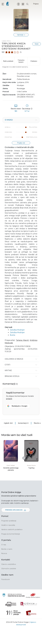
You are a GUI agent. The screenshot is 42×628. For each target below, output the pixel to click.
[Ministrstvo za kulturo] (13, 595)
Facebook (5, 579)
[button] (3, 4)
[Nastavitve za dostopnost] (18, 4)
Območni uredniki (8, 568)
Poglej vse (21, 143)
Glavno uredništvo (8, 564)
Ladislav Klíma (6, 41)
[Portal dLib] (11, 604)
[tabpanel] (21, 236)
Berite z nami (6, 549)
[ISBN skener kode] (23, 4)
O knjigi (9, 120)
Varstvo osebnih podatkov (12, 529)
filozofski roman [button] (23, 76)
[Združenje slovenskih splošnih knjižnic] (28, 604)
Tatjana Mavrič (22, 340)
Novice (4, 553)
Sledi (36, 44)
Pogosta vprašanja (8, 521)
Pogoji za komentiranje (10, 534)
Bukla (12, 335)
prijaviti (9, 399)
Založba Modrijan (17, 330)
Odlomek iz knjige (14, 359)
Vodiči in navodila (8, 525)
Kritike (8, 370)
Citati (7, 365)
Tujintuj (31, 468)
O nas (3, 545)
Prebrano (33, 61)
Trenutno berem (21, 61)
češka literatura (23, 79)
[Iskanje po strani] (27, 4)
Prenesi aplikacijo (14, 510)
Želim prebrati (8, 61)
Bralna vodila (12, 376)
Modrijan (20, 85)
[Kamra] (31, 612)
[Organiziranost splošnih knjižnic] (33, 595)
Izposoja (20, 35)
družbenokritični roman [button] (26, 74)
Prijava (35, 4)
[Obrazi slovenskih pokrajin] (13, 612)
